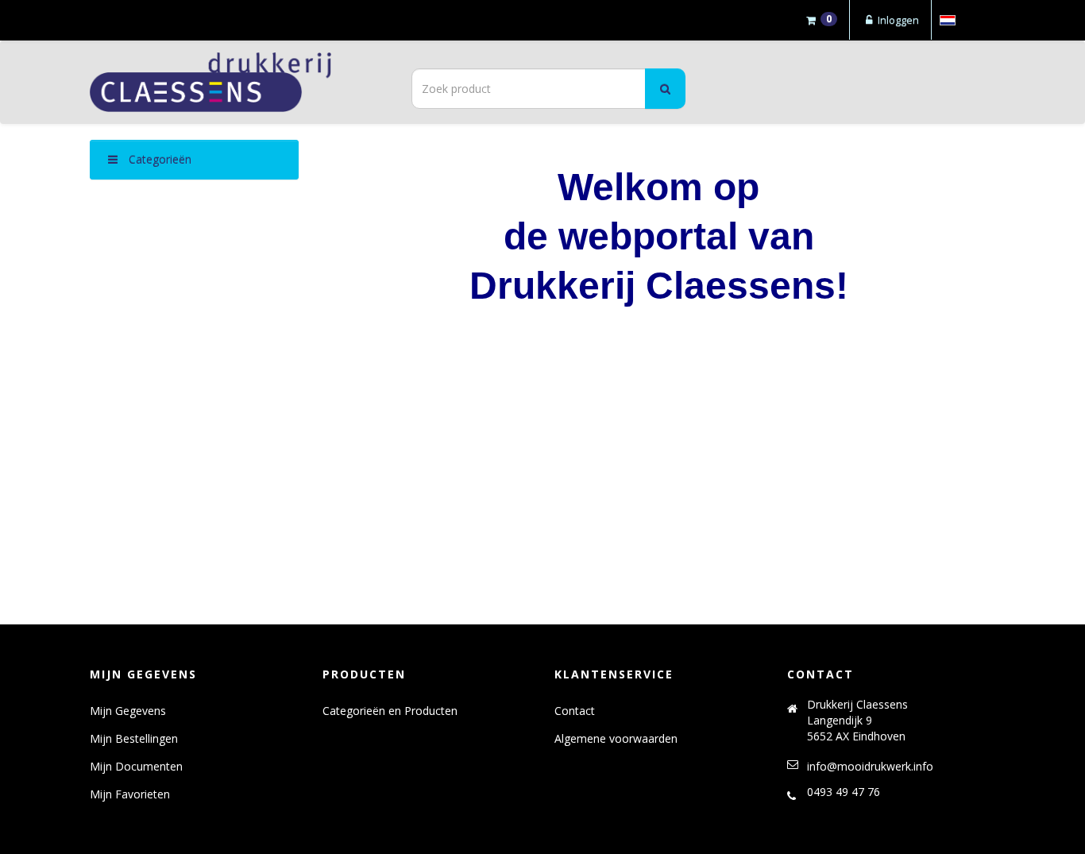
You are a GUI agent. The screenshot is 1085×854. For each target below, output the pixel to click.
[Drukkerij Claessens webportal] (233, 82)
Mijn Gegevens (128, 710)
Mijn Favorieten (130, 794)
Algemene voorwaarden (616, 738)
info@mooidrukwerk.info (870, 766)
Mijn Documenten (136, 766)
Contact (574, 710)
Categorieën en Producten (390, 710)
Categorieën (158, 159)
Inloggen (897, 20)
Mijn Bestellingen (134, 738)
